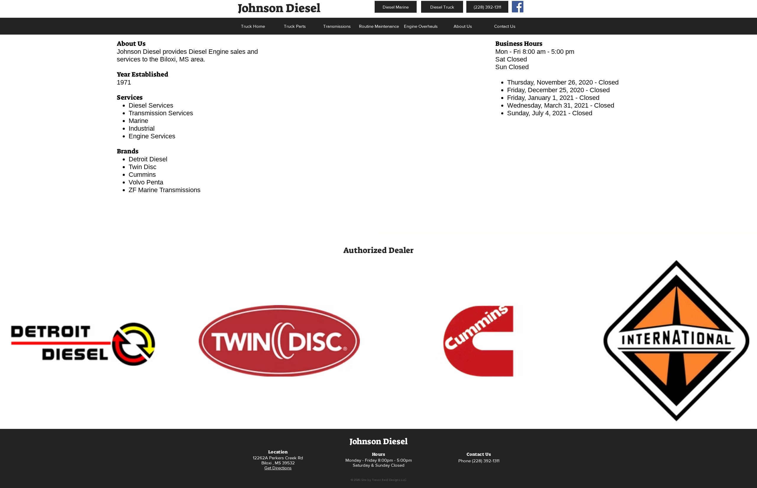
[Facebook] (517, 6)
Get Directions (278, 467)
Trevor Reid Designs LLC (389, 480)
